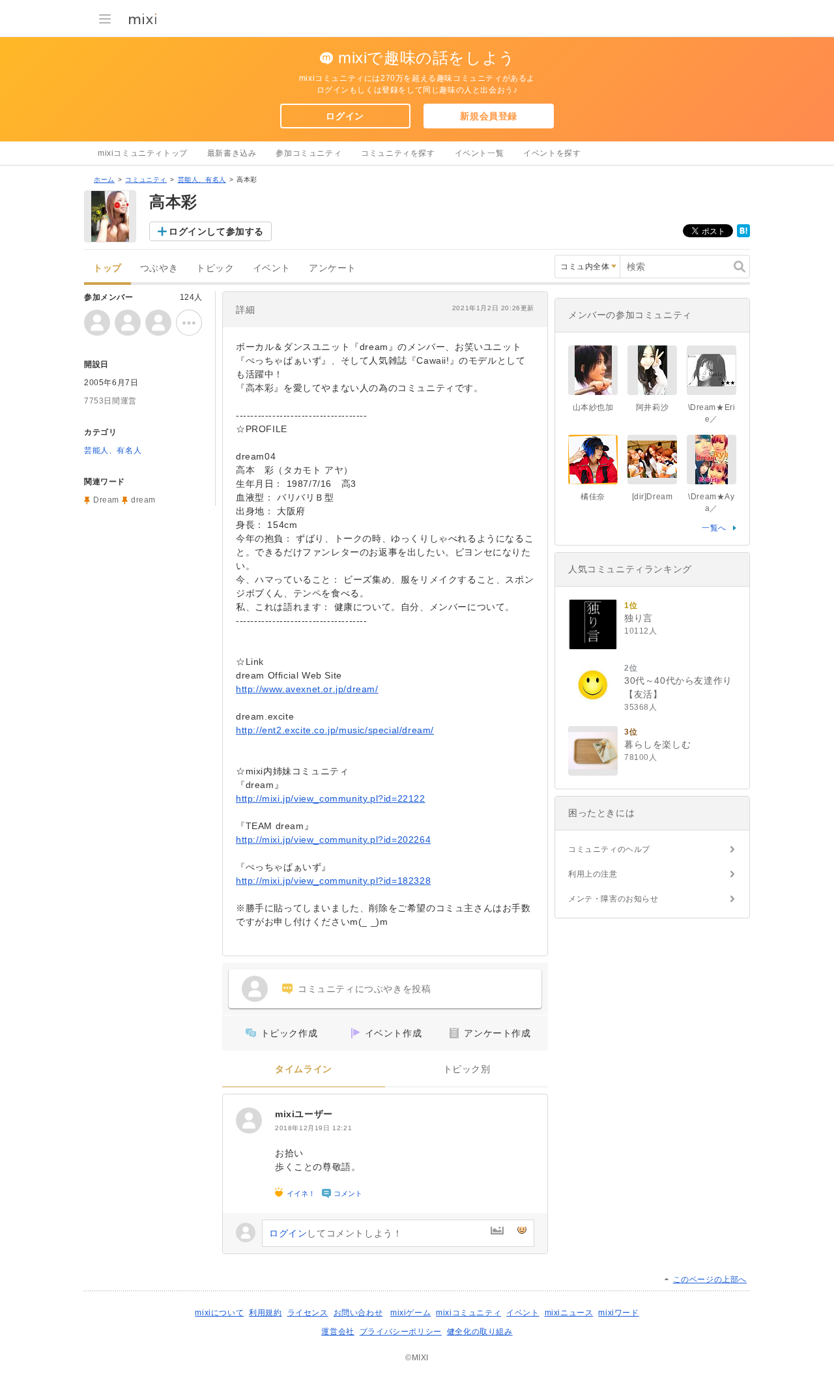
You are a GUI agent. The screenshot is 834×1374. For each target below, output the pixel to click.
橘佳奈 (593, 496)
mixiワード (618, 1312)
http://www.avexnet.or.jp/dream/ (307, 689)
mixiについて (219, 1312)
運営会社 (337, 1331)
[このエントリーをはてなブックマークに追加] (743, 234)
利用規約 (265, 1312)
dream (143, 499)
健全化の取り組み (480, 1331)
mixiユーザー (304, 1114)
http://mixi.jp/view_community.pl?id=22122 (330, 798)
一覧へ (714, 528)
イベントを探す (552, 153)
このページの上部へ (710, 1279)
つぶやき (159, 268)
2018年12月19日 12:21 (313, 1128)
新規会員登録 (488, 116)
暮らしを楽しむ (657, 744)
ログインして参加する (216, 231)
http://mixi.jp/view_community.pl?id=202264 (333, 839)
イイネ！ (301, 1193)
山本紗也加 (593, 407)
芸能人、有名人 (202, 179)
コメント (348, 1193)
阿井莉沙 (652, 407)
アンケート (332, 268)
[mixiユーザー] (249, 1120)
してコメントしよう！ (335, 1233)
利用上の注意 (593, 874)
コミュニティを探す (398, 153)
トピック (215, 268)
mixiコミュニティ (468, 1312)
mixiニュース (569, 1312)
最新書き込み (232, 153)
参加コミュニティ (308, 153)
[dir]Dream (652, 496)
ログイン (345, 116)
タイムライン (303, 1069)
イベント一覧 (479, 153)
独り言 (638, 618)
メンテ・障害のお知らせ (613, 898)
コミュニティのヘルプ (609, 849)
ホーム (104, 179)
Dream (106, 499)
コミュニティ (146, 179)
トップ (107, 268)
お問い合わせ (358, 1312)
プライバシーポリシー (401, 1331)
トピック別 (467, 1069)
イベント (272, 268)
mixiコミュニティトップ (143, 153)
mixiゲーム (410, 1312)
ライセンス (307, 1312)
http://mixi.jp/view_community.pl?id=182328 (333, 880)
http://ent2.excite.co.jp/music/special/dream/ (335, 730)
